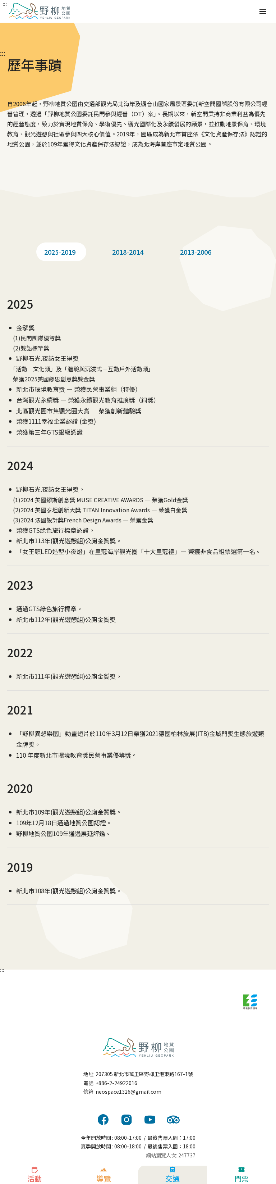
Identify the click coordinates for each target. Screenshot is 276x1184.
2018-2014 (127, 252)
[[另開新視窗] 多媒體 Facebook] (103, 1119)
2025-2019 (59, 252)
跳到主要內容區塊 (7, 2)
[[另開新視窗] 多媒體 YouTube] (149, 1119)
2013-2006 (195, 252)
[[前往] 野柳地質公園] (138, 1047)
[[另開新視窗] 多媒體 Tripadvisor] (173, 1119)
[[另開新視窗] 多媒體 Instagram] (126, 1119)
